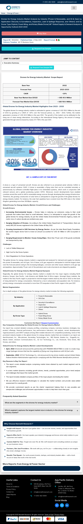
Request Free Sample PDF (42, 67)
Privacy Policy (11, 489)
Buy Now (42, 33)
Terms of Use (48, 514)
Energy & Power (13, 13)
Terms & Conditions (12, 486)
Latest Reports (11, 494)
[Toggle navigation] (74, 8)
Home (3, 13)
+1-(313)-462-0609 (49, 2)
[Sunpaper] (13, 8)
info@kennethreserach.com (43, 492)
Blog (7, 497)
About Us (9, 484)
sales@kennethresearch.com (67, 2)
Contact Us (10, 492)
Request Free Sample (42, 49)
